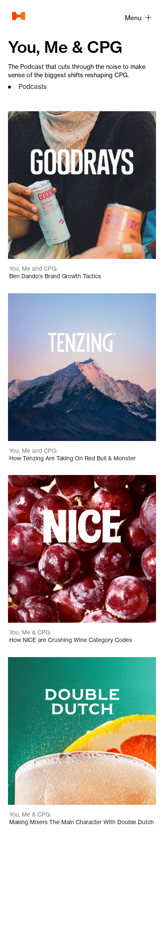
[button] (138, 18)
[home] (16, 16)
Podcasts (33, 87)
